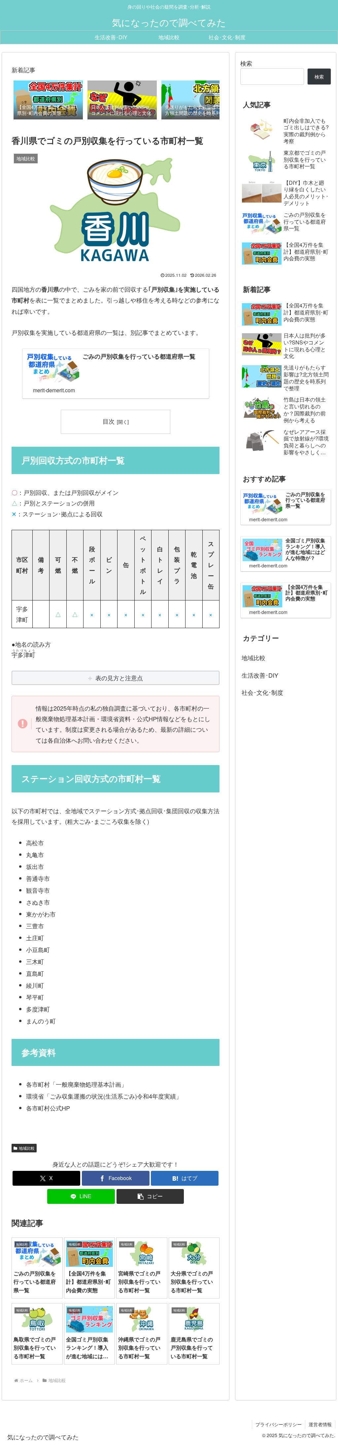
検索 (246, 63)
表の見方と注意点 (119, 677)
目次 (109, 421)
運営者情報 (320, 1424)
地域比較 (27, 1148)
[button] (207, 100)
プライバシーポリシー (278, 1424)
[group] (48, 100)
